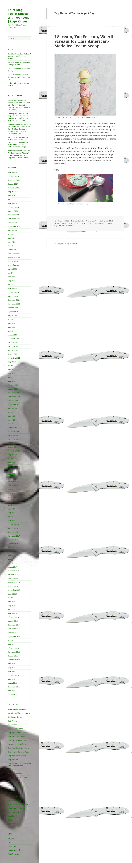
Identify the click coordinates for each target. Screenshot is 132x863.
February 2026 (13, 176)
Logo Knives (12, 789)
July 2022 (11, 319)
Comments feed (14, 850)
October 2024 (13, 222)
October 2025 (13, 184)
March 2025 (12, 203)
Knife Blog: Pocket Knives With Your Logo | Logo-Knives (18, 15)
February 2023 (13, 292)
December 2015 (14, 625)
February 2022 (13, 339)
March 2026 (12, 172)
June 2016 (11, 602)
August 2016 (12, 594)
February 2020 (13, 431)
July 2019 (11, 459)
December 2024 (14, 215)
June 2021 (11, 370)
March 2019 (12, 474)
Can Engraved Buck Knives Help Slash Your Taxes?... (18, 114)
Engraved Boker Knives (17, 732)
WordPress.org (13, 854)
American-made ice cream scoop (69, 223)
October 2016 (13, 586)
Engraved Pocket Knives (17, 756)
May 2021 (11, 373)
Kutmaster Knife (14, 781)
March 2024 (12, 250)
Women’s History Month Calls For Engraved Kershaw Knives (18, 155)
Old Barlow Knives (15, 797)
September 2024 (14, 226)
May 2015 (11, 644)
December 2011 (14, 687)
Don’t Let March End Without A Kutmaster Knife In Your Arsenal (19, 56)
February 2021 (13, 385)
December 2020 (14, 393)
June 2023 (11, 277)
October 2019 (13, 447)
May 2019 (11, 466)
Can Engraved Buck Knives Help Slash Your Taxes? (18, 119)
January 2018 (13, 528)
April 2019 (11, 470)
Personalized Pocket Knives (18, 804)
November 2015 (14, 629)
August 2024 (12, 230)
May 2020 (11, 420)
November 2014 (14, 652)
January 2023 (13, 296)
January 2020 (13, 435)
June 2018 (11, 509)
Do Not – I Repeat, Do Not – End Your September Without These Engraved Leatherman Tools (19, 130)
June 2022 (11, 323)
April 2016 (11, 609)
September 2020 (14, 404)
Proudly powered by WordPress (66, 243)
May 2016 (11, 605)
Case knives (12, 725)
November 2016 (14, 582)
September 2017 (14, 544)
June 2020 (11, 416)
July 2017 (11, 551)
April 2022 (11, 331)
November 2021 (14, 350)
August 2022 (12, 315)
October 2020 (13, 400)
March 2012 (12, 683)
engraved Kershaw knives (17, 744)
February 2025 (13, 207)
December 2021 (14, 346)
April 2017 (11, 563)
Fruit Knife (12, 770)
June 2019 (11, 462)
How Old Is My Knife (15, 773)
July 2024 (11, 234)
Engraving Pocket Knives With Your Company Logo (19, 764)
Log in (10, 842)
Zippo (10, 820)
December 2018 (14, 486)
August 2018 (12, 501)
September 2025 (14, 188)
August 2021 (12, 362)
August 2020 (12, 408)
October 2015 (13, 633)
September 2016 (14, 590)
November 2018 (14, 489)
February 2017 (13, 571)
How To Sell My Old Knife (17, 777)
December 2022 (14, 300)
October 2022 (13, 308)
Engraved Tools (13, 759)
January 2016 (13, 621)
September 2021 (14, 358)
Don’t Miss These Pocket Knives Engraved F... (17, 101)
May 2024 (11, 242)
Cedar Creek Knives (15, 729)
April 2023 (11, 284)
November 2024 (14, 219)
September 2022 (14, 312)
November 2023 (14, 257)
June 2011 (11, 691)
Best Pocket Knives (15, 717)
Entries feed (12, 846)
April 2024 (11, 246)
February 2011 (13, 695)
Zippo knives (12, 824)
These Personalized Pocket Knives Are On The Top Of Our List (19, 77)
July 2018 (11, 505)
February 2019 (13, 478)
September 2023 (14, 265)
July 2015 (11, 640)
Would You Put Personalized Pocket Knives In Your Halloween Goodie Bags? (18, 144)
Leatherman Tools (14, 785)
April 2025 (11, 199)
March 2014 (12, 671)
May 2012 (11, 679)
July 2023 (11, 273)
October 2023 (13, 261)
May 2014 (11, 667)
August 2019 (12, 455)
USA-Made (11, 816)
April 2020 (11, 424)
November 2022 (14, 304)
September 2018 (14, 497)
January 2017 (13, 575)
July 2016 (11, 598)
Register (11, 838)
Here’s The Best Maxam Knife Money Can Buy (19, 63)
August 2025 (12, 192)
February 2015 (13, 648)
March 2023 (12, 288)
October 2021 (13, 354)
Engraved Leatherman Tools (18, 752)
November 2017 (14, 536)
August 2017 (12, 548)
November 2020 (14, 397)
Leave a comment (67, 225)
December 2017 (14, 532)
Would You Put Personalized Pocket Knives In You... (18, 138)
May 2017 (11, 559)
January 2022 (13, 342)
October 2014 (13, 656)
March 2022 (12, 335)
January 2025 (13, 211)
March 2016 (12, 613)
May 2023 (11, 281)
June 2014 (11, 664)
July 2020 (11, 412)
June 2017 (11, 555)
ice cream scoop (88, 223)
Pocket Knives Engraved (17, 808)
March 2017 (12, 567)
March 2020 (12, 428)
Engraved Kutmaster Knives (18, 748)
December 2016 (14, 578)
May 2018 (11, 513)
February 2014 (13, 675)
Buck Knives (12, 721)
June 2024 (11, 238)
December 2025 (14, 180)
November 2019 (14, 443)
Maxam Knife (13, 793)
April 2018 (11, 517)
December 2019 (14, 439)
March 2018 (12, 520)
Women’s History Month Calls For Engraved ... (19, 152)
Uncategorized (13, 812)
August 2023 (12, 269)
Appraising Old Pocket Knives (19, 713)
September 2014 (14, 660)
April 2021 (11, 377)
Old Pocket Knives (14, 800)
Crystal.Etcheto (78, 221)
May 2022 (11, 327)
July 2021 (11, 366)
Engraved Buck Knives (16, 736)
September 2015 (14, 636)
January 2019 (13, 482)
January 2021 (13, 389)
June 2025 (11, 196)
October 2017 (13, 540)
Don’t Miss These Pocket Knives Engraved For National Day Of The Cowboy (19, 106)
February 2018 (13, 524)
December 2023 (14, 253)
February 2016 (13, 617)
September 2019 (14, 451)
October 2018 (13, 493)
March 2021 (12, 381)
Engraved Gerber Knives (17, 740)
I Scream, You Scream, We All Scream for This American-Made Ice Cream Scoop (84, 41)
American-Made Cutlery (17, 709)
